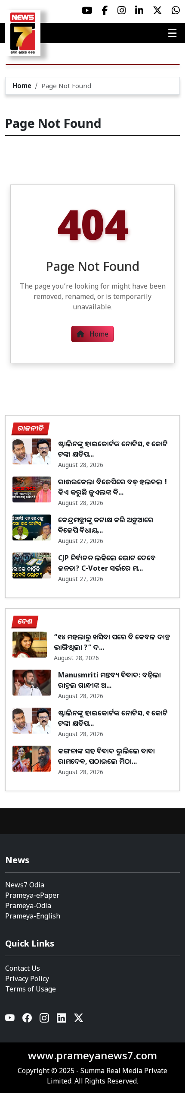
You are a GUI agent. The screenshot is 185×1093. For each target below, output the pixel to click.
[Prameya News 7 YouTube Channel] (87, 10)
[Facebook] (27, 1020)
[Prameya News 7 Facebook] (105, 10)
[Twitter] (78, 1020)
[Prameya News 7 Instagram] (121, 10)
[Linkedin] (62, 1020)
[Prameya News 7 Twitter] (157, 10)
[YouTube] (10, 1020)
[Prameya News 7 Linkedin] (139, 10)
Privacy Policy (27, 978)
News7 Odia (24, 885)
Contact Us (22, 968)
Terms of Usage (30, 989)
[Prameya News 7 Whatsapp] (176, 10)
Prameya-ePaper (32, 895)
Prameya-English (32, 916)
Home (21, 85)
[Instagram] (45, 1020)
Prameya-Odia (28, 905)
